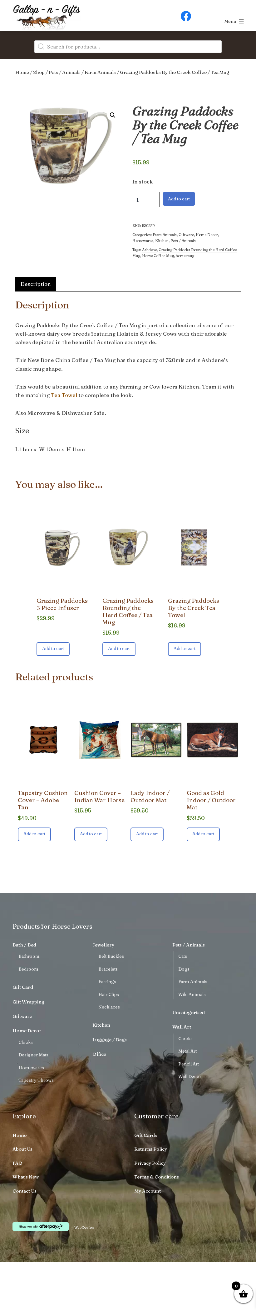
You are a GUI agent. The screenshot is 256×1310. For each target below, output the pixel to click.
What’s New (25, 1177)
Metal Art (187, 1051)
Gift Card (22, 987)
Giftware (186, 234)
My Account (147, 1191)
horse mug (185, 255)
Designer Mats (33, 1055)
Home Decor (207, 234)
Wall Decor (189, 1076)
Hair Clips (108, 994)
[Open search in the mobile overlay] (128, 46)
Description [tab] (36, 284)
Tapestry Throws (36, 1080)
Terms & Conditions (156, 1177)
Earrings (107, 981)
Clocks (25, 1042)
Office (99, 1054)
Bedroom (28, 969)
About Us (22, 1149)
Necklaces (109, 1007)
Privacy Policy (150, 1163)
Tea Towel (64, 395)
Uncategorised (188, 1012)
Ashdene (149, 249)
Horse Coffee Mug (158, 255)
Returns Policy (150, 1149)
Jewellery (103, 945)
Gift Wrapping (28, 1002)
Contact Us (24, 1191)
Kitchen (162, 240)
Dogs (184, 969)
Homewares (142, 240)
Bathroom (29, 956)
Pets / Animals (65, 72)
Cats (182, 956)
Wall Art (181, 1027)
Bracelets (108, 969)
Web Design (84, 1227)
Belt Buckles (111, 956)
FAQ (17, 1163)
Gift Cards (145, 1135)
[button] (112, 115)
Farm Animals (100, 72)
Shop (39, 72)
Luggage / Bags (109, 1040)
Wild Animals (192, 994)
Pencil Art (188, 1064)
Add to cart (179, 199)
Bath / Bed (24, 945)
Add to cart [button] (53, 648)
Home (22, 72)
